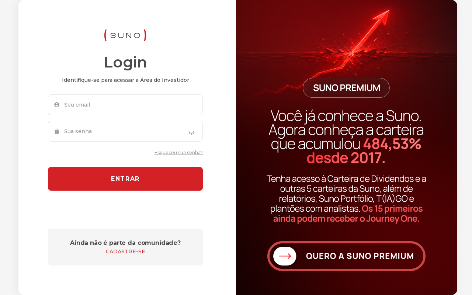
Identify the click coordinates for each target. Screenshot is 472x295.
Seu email (77, 105)
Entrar (125, 178)
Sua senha (78, 131)
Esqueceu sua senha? (179, 152)
